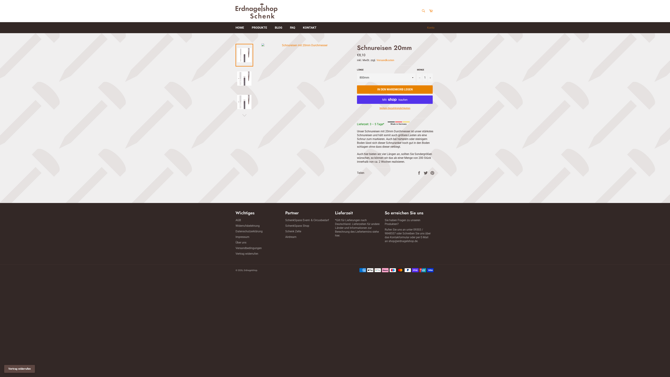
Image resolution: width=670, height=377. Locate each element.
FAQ (292, 27)
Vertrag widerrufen (247, 253)
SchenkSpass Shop (297, 225)
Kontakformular (399, 237)
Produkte (259, 27)
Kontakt (310, 27)
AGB (238, 220)
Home (240, 27)
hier (337, 235)
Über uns (241, 242)
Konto (430, 27)
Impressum (242, 237)
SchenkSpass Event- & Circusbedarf (307, 220)
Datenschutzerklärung (249, 231)
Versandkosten (385, 60)
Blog (278, 27)
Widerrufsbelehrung (248, 225)
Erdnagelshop (250, 270)
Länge (360, 70)
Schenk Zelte (293, 231)
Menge (420, 70)
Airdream (290, 237)
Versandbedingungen (249, 248)
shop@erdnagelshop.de (403, 241)
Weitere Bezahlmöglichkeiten (394, 108)
